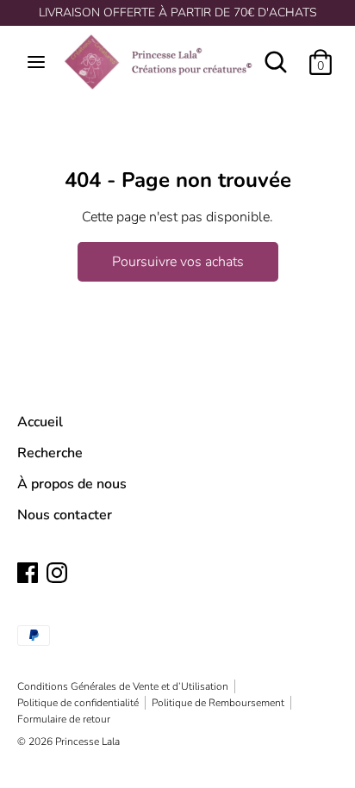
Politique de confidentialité (78, 703)
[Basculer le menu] (36, 62)
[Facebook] (27, 571)
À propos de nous (72, 484)
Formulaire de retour (63, 719)
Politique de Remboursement (218, 703)
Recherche (50, 453)
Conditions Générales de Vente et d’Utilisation (122, 686)
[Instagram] (57, 571)
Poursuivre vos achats (178, 261)
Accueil (40, 422)
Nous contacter (64, 515)
